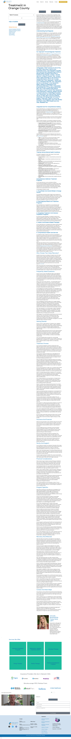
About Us (42, 1)
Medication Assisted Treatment (45, 725)
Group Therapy (18, 662)
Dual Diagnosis (44, 731)
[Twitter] (13, 726)
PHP (53, 662)
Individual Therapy (53, 648)
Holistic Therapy (44, 729)
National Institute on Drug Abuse (46, 245)
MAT (35, 648)
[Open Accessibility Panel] (1, 738)
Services (46, 1)
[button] (1, 637)
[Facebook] (16, 726)
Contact (56, 1)
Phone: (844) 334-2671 (22, 721)
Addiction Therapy (44, 727)
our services (42, 263)
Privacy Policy (38, 735)
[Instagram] (9, 726)
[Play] (18, 700)
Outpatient (18, 648)
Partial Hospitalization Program (45, 722)
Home (38, 1)
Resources (51, 1)
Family (35, 662)
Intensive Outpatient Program (45, 719)
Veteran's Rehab (44, 732)
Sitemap (43, 735)
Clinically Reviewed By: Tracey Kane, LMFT (54, 618)
